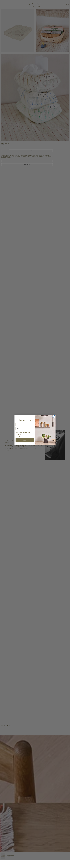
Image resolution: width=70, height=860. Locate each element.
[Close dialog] (54, 416)
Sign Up (24, 440)
